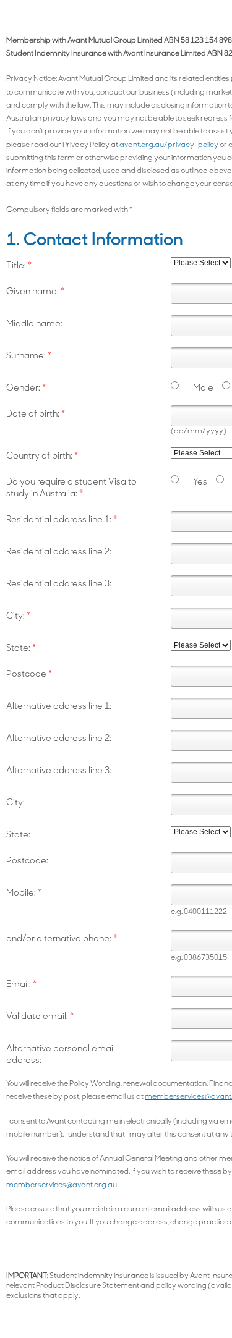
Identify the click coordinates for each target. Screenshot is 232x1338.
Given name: (35, 292)
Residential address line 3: (58, 584)
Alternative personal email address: (60, 1054)
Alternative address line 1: (58, 706)
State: (21, 648)
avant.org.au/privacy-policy (168, 145)
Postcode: (27, 861)
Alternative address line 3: (58, 771)
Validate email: (40, 1017)
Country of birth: (42, 456)
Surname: (28, 356)
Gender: (26, 388)
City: (18, 616)
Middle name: (34, 324)
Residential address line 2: (58, 552)
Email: (21, 984)
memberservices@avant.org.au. (62, 1185)
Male (203, 388)
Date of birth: (35, 414)
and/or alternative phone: (61, 939)
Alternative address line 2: (58, 738)
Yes (200, 482)
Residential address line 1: (61, 520)
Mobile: (23, 893)
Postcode (29, 674)
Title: (19, 266)
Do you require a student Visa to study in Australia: (71, 488)
